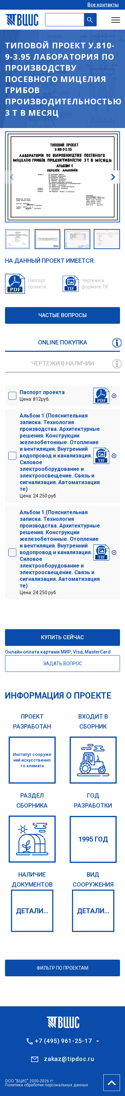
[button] (113, 177)
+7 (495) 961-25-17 (63, 1041)
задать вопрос (62, 663)
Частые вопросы (62, 315)
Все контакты (103, 4)
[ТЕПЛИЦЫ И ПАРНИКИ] (32, 839)
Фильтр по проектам (62, 968)
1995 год (93, 839)
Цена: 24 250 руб (60, 455)
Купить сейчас (62, 637)
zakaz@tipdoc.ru (69, 1058)
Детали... (32, 911)
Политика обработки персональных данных (46, 1085)
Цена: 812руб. (42, 395)
